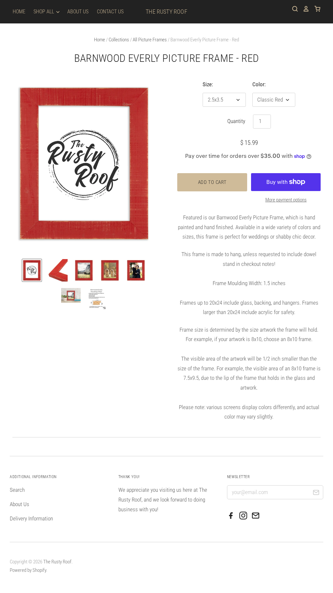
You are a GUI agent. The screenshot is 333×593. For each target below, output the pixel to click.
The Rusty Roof (166, 11)
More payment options (286, 200)
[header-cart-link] (315, 9)
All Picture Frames (150, 40)
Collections (119, 40)
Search (17, 490)
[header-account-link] (303, 9)
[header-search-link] (292, 9)
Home (19, 11)
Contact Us (110, 11)
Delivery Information (31, 518)
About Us (77, 11)
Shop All (44, 11)
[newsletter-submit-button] (316, 493)
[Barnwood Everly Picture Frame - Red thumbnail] (32, 270)
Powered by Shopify (28, 570)
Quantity (236, 121)
